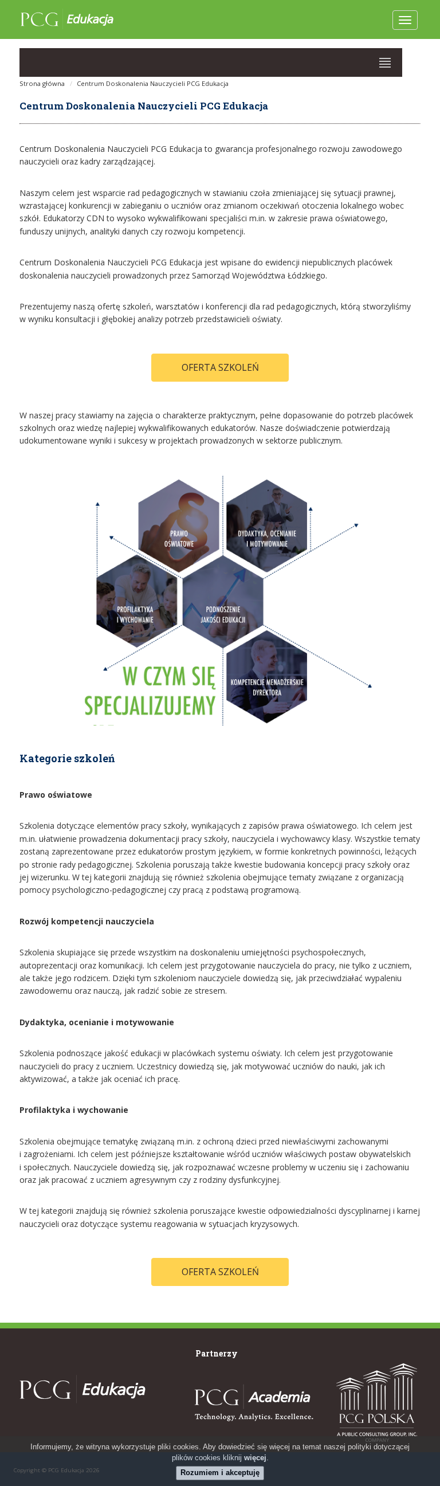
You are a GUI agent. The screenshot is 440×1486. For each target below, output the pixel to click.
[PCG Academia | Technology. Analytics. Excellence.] (252, 1403)
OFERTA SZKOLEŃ (220, 367)
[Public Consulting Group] (376, 1402)
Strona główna (42, 83)
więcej (255, 1457)
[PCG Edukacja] (82, 1408)
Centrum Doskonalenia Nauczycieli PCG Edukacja (153, 83)
